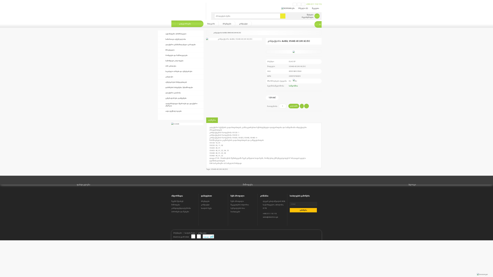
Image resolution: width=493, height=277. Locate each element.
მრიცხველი (170, 50)
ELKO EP (292, 61)
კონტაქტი (243, 24)
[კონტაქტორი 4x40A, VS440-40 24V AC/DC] (234, 39)
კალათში (294, 106)
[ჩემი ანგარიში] (317, 16)
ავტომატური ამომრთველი (175, 34)
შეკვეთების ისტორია (240, 205)
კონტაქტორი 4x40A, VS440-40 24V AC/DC (227, 32)
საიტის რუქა (206, 208)
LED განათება (170, 66)
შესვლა (310, 15)
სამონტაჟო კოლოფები (174, 61)
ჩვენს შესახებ (177, 201)
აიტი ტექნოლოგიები (173, 111)
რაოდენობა (272, 106)
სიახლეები (235, 212)
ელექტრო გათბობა (173, 93)
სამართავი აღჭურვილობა (175, 39)
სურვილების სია (238, 208)
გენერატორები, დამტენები (176, 98)
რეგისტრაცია (308, 17)
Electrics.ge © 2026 (181, 237)
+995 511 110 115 (314, 4)
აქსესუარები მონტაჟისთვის (176, 82)
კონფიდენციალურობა (181, 208)
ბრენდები (227, 24)
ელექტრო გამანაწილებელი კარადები (180, 45)
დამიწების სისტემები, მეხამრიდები (179, 87)
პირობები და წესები (180, 212)
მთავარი (211, 24)
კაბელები (169, 77)
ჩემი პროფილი (237, 201)
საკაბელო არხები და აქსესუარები (178, 71)
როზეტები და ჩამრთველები (176, 55)
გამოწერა (303, 210)
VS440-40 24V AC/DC (219, 169)
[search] (282, 16)
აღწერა (212, 120)
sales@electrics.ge (270, 217)
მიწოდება (175, 205)
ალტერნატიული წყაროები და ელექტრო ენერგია (181, 105)
